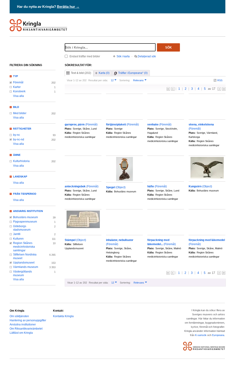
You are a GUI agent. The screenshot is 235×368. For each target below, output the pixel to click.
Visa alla (18, 96)
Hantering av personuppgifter (28, 320)
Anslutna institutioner (23, 324)
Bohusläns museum (25, 217)
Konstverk (19, 91)
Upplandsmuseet (23, 262)
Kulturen (18, 238)
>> (224, 89)
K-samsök (201, 335)
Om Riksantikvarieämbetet (26, 328)
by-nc (16, 134)
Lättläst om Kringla (21, 332)
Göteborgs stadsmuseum (22, 228)
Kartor (17, 87)
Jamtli (16, 234)
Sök (168, 47)
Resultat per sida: (98, 80)
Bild (16, 107)
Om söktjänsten (19, 316)
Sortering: (124, 80)
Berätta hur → (68, 7)
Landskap (20, 176)
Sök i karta (123, 56)
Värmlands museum (25, 267)
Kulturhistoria (21, 161)
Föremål (18, 82)
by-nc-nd (18, 139)
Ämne (16, 155)
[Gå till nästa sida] (219, 89)
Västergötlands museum (22, 273)
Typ (15, 76)
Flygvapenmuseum (25, 221)
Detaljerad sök (147, 56)
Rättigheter (22, 128)
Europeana (218, 335)
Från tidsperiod (24, 193)
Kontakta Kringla (63, 316)
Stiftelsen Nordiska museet (24, 256)
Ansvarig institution (28, 211)
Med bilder (19, 113)
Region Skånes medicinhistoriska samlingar (24, 246)
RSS (219, 80)
